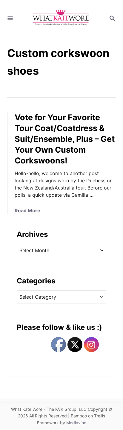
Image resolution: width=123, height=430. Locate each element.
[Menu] (10, 18)
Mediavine (76, 422)
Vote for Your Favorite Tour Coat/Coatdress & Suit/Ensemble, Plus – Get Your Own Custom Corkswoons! (65, 139)
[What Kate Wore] (61, 18)
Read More (27, 211)
